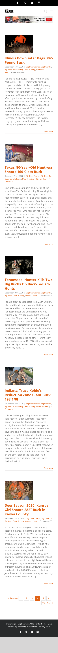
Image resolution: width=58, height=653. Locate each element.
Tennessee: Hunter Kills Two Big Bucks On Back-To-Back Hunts (29, 284)
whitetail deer (41, 179)
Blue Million (32, 626)
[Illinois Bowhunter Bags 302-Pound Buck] (19, 44)
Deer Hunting (29, 69)
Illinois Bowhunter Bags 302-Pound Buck (29, 60)
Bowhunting (18, 69)
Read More (48, 131)
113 (43, 603)
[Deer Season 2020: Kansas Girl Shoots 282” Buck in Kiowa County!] (19, 490)
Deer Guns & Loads (13, 179)
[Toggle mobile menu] (51, 11)
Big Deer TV (46, 66)
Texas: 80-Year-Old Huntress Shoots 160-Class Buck (29, 169)
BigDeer (8, 69)
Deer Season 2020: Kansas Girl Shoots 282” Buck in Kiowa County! (26, 509)
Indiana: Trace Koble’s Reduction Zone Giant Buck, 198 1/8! (28, 395)
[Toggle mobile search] (45, 11)
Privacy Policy (44, 626)
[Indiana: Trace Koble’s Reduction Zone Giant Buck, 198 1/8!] (19, 376)
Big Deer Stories (33, 66)
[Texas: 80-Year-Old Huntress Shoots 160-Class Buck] (19, 153)
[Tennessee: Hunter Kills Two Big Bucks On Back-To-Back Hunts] (19, 265)
